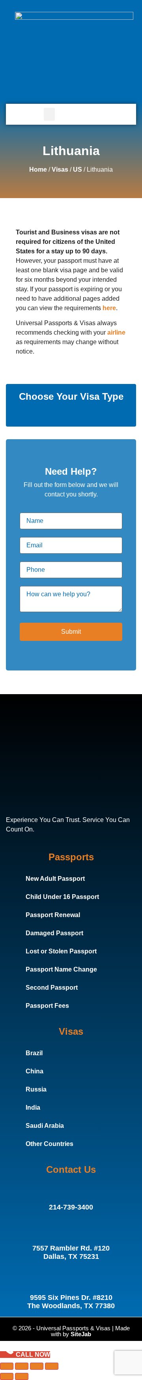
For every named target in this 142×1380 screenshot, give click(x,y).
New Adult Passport (55, 878)
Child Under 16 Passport (62, 896)
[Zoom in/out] (6, 1366)
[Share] (36, 1366)
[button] (49, 114)
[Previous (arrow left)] (6, 1376)
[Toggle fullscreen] (21, 1366)
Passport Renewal (53, 915)
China (34, 1071)
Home (38, 169)
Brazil (34, 1053)
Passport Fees (47, 1005)
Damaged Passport (54, 933)
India (33, 1107)
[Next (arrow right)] (21, 1376)
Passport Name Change (61, 969)
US (77, 169)
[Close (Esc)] (51, 1366)
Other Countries (49, 1143)
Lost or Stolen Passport (61, 951)
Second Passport (52, 987)
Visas (60, 169)
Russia (36, 1089)
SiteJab (81, 1334)
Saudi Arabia (45, 1125)
